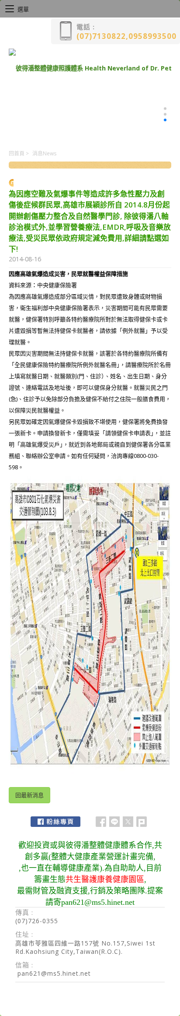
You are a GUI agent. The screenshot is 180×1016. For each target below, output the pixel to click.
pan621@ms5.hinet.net (54, 973)
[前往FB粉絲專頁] (55, 821)
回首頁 (16, 153)
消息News (44, 153)
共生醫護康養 (89, 879)
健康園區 (128, 879)
